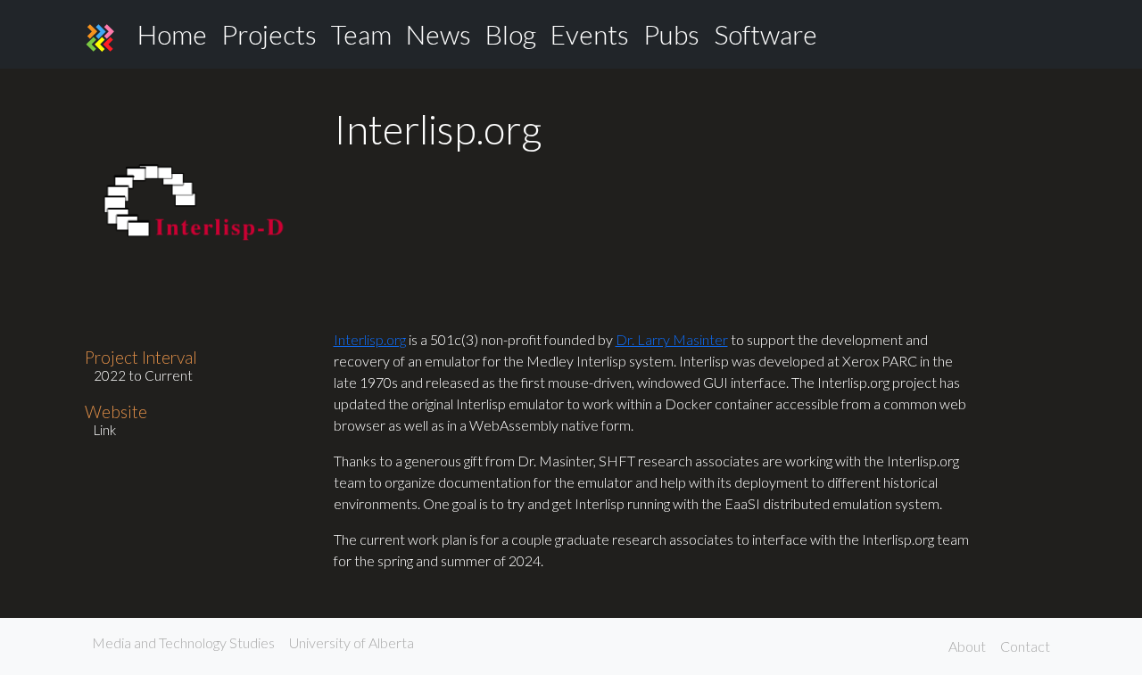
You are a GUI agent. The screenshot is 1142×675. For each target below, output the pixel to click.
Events (589, 34)
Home (172, 34)
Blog (510, 34)
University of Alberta (351, 642)
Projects (269, 34)
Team (361, 34)
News (438, 34)
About (967, 646)
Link (105, 430)
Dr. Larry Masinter (672, 339)
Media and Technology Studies (183, 642)
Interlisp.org (370, 339)
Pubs (671, 34)
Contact (1025, 646)
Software (765, 34)
